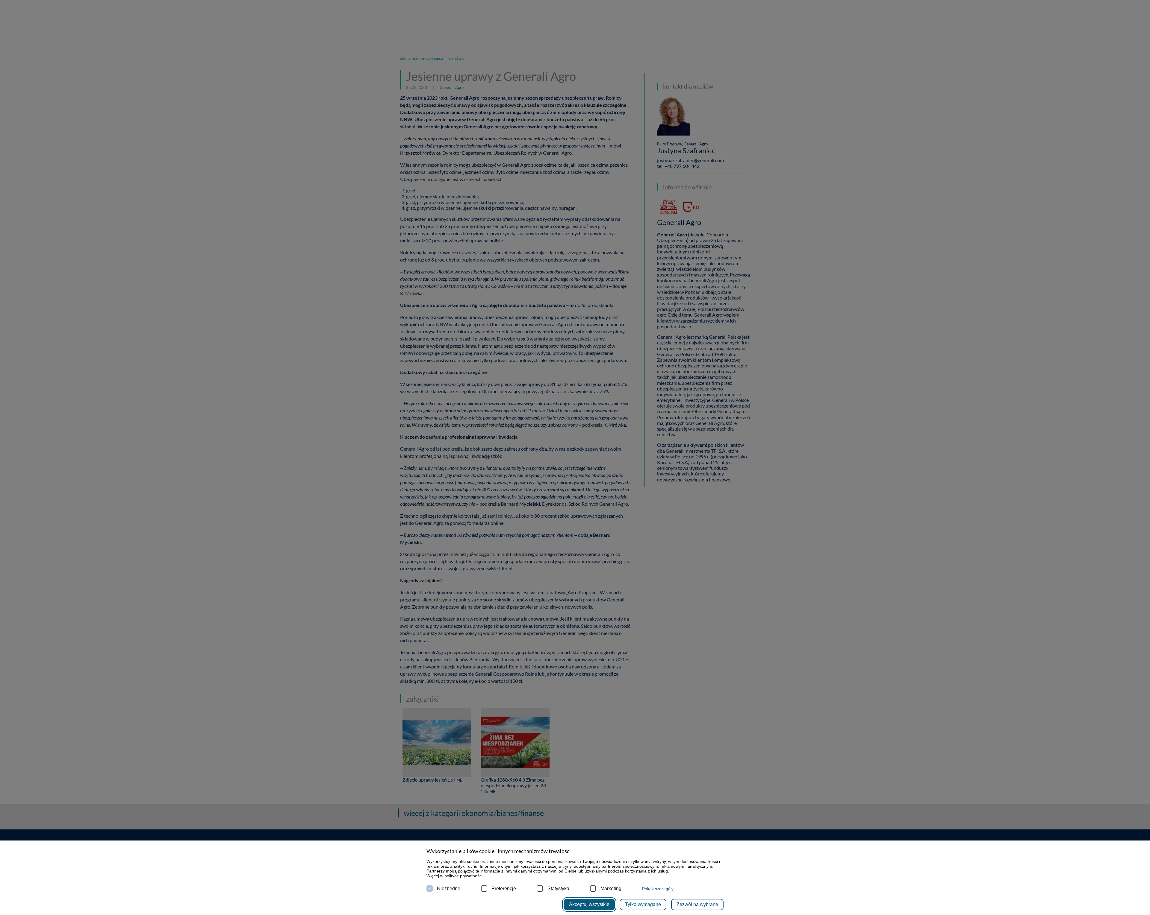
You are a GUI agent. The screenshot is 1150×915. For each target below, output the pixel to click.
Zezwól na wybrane (697, 904)
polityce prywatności (463, 875)
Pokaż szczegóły (658, 888)
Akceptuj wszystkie (589, 904)
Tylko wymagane (643, 904)
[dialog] (575, 457)
